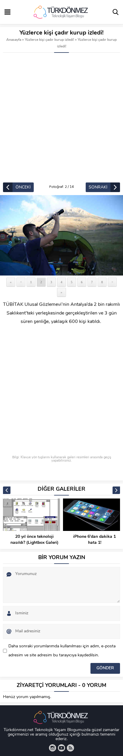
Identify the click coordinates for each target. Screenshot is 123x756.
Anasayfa (13, 40)
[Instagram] (52, 747)
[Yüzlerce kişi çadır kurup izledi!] (61, 235)
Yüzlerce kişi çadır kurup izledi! (49, 40)
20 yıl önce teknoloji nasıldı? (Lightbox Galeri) (34, 540)
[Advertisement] (61, 117)
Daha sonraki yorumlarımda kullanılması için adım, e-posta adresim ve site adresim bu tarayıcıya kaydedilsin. (62, 651)
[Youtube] (61, 747)
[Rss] (70, 747)
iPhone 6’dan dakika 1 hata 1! (94, 540)
